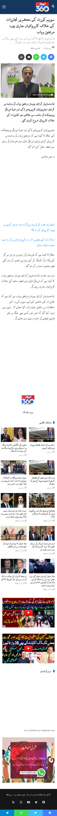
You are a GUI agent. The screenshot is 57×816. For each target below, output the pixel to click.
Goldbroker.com (48, 730)
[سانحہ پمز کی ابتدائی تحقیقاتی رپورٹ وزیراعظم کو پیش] (42, 434)
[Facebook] (51, 57)
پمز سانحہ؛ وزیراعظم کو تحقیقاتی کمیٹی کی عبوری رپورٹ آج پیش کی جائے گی (42, 481)
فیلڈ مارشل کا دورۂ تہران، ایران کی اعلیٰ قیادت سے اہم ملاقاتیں (14, 545)
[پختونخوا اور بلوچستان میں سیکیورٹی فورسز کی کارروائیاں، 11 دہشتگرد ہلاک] (42, 500)
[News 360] (42, 7)
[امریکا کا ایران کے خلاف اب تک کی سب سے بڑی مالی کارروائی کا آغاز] (13, 566)
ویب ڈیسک (47, 48)
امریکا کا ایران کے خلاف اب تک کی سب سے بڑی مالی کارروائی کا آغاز (13, 577)
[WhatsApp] (36, 57)
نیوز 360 (9, 794)
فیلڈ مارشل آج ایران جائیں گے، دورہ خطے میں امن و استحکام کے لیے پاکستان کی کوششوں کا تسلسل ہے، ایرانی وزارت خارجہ (42, 580)
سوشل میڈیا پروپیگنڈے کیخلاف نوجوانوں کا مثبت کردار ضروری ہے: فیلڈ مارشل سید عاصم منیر (13, 481)
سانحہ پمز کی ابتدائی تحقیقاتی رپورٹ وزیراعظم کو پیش (42, 446)
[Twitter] (44, 57)
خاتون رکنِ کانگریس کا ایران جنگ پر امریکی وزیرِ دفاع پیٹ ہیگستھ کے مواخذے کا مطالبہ (14, 448)
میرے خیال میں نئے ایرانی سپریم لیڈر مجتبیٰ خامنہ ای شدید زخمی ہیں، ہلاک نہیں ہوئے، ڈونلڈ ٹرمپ (13, 514)
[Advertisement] (28, 191)
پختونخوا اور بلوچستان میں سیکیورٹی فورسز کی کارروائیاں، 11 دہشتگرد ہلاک (42, 514)
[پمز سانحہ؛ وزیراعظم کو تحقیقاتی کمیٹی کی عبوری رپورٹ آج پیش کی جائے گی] (42, 467)
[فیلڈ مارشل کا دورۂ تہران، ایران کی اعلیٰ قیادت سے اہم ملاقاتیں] (13, 533)
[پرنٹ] (21, 57)
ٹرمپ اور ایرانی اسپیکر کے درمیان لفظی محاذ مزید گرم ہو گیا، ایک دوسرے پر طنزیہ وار (42, 546)
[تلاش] (53, 8)
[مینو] (4, 8)
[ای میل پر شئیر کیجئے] (29, 57)
